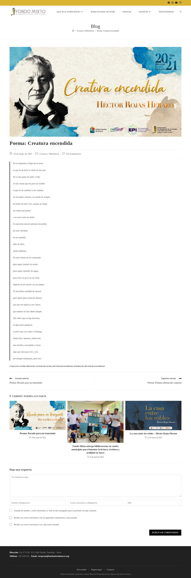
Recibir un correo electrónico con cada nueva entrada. (36, 525)
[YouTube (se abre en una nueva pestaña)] (176, 2)
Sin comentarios (73, 154)
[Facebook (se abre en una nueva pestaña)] (169, 2)
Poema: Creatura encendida (108, 31)
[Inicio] (73, 31)
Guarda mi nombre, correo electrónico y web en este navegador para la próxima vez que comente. (55, 511)
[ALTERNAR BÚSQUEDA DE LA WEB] (181, 12)
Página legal (96, 569)
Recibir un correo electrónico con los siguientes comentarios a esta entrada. (45, 518)
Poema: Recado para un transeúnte (38, 433)
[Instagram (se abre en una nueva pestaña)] (172, 2)
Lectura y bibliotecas (49, 154)
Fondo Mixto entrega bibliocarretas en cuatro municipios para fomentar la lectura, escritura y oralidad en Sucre (95, 449)
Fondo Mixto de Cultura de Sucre (36, 366)
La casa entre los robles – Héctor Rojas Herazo (153, 433)
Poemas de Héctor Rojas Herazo (89, 366)
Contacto (110, 569)
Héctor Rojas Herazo (63, 366)
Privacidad (81, 569)
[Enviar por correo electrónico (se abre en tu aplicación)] (179, 2)
